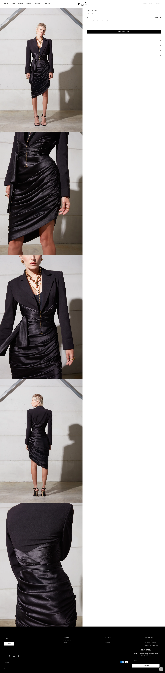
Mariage (28, 3)
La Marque (37, 3)
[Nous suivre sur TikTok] (18, 656)
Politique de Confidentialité (151, 640)
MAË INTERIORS (46, 3)
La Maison (107, 640)
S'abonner (146, 665)
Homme (13, 3)
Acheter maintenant (123, 31)
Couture (20, 3)
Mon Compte (66, 637)
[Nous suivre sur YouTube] (14, 656)
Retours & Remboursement (151, 645)
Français (6, 662)
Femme (6, 3)
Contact (65, 642)
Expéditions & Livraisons (150, 642)
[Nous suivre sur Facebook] (5, 656)
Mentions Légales (149, 637)
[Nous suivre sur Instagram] (9, 656)
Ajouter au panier (123, 26)
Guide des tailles (157, 17)
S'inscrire (9, 643)
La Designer (108, 637)
